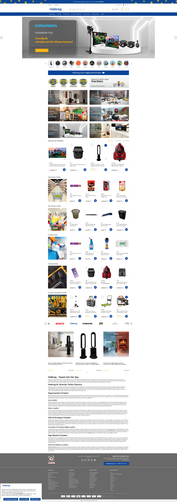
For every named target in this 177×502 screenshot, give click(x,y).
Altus (71, 163)
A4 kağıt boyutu (111, 430)
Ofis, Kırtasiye (66, 14)
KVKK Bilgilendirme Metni (53, 482)
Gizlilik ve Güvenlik (51, 484)
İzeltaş (111, 487)
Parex (118, 193)
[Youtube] (95, 460)
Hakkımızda (50, 473)
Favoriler (119, 4)
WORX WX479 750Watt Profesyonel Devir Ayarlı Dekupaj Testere (106, 312)
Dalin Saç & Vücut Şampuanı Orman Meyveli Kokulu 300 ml (90, 254)
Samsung (113, 163)
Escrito (102, 222)
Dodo (102, 251)
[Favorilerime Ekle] (64, 159)
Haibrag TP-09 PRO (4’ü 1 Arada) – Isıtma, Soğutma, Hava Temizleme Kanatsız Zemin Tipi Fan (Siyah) (122, 283)
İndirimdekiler (110, 140)
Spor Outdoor (87, 14)
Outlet (102, 14)
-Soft (81, 500)
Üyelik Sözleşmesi (51, 487)
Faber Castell (113, 478)
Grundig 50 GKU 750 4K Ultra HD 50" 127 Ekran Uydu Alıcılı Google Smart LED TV (57, 165)
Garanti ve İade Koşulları (53, 485)
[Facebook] (82, 460)
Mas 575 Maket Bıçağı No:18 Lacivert (90, 225)
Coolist (71, 309)
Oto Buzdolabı (92, 481)
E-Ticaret (84, 500)
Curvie (118, 222)
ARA (107, 9)
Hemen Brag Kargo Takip (53, 472)
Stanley (111, 480)
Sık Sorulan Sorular (52, 476)
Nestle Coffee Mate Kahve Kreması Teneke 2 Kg (106, 196)
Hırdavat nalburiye (52, 447)
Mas (86, 222)
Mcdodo (112, 481)
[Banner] (68, 323)
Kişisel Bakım (92, 485)
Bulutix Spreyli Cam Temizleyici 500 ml (74, 254)
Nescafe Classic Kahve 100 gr (75, 196)
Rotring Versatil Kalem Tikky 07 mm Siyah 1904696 (75, 225)
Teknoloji (59, 14)
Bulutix (71, 251)
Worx (102, 309)
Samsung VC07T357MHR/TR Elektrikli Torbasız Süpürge (117, 165)
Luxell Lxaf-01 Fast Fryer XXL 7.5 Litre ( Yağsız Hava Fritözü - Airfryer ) (106, 283)
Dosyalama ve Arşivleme (74, 482)
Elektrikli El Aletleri (93, 484)
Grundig (50, 163)
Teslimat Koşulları (51, 481)
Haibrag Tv (50, 480)
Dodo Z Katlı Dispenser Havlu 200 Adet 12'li (122, 254)
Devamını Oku (51, 370)
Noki (111, 488)
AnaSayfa (50, 4)
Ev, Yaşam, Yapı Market (76, 14)
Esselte (111, 490)
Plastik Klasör (92, 476)
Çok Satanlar (126, 140)
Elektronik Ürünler (72, 487)
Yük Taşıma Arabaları (94, 472)
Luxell (102, 280)
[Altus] (88, 37)
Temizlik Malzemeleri (73, 485)
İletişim (49, 475)
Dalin (86, 251)
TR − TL (126, 4)
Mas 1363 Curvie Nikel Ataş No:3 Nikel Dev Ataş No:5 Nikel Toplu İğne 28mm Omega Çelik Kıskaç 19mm (122, 225)
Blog (49, 478)
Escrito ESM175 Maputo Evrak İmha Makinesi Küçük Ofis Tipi (106, 225)
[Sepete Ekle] (64, 169)
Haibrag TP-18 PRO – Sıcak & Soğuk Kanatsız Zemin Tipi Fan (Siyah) (97, 165)
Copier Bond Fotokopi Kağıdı (116, 473)
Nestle (102, 193)
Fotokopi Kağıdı (93, 473)
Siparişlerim (56, 4)
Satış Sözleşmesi (51, 488)
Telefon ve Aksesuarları (73, 481)
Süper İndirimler (95, 14)
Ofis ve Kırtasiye (72, 478)
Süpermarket (52, 14)
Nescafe (71, 193)
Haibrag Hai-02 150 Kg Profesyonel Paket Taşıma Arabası (90, 312)
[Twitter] (85, 460)
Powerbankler (92, 475)
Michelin (112, 484)
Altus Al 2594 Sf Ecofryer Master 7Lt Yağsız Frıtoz (78, 165)
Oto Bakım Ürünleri (93, 478)
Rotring (71, 222)
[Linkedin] (88, 460)
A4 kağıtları (90, 432)
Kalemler (91, 482)
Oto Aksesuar (71, 484)
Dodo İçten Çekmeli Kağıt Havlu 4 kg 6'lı (106, 254)
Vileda (111, 475)
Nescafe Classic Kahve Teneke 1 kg (90, 196)
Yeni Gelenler (118, 140)
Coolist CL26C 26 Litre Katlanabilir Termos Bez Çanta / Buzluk (75, 312)
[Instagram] (92, 460)
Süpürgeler (92, 487)
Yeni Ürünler (71, 472)
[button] (1, 37)
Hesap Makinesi (93, 480)
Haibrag (92, 163)
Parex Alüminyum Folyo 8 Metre (122, 196)
